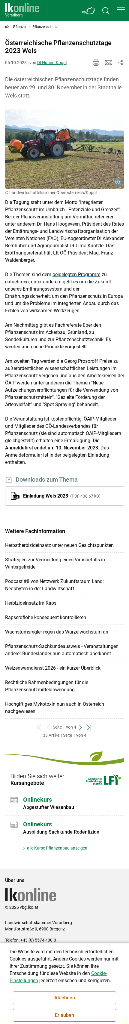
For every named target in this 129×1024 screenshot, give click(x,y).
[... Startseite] (22, 10)
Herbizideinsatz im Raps (30, 603)
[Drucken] (96, 62)
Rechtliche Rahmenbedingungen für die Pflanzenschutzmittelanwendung (46, 686)
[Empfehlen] (108, 62)
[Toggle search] (106, 10)
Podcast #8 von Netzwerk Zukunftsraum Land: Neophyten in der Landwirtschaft (54, 584)
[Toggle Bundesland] (88, 10)
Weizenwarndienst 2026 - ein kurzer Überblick (52, 668)
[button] (121, 9)
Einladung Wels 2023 (61, 496)
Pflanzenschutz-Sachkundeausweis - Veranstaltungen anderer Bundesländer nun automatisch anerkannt (61, 649)
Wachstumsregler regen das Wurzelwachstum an (56, 632)
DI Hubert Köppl (52, 62)
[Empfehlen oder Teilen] (120, 62)
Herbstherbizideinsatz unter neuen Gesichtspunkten (59, 545)
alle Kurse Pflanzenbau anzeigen (56, 848)
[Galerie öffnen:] (64, 148)
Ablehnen (64, 998)
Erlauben (64, 1015)
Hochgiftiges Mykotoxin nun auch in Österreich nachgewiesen (54, 707)
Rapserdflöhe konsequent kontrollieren (45, 617)
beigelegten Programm (76, 274)
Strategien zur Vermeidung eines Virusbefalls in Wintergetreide (55, 563)
